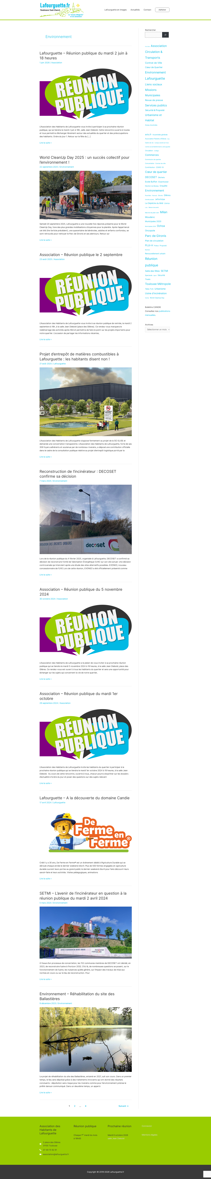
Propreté (163, 246)
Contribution (150, 167)
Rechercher (150, 30)
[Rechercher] (165, 35)
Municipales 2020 (153, 221)
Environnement (67, 167)
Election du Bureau (152, 186)
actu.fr (148, 134)
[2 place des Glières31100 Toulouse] (50, 1144)
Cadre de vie (149, 143)
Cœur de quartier (156, 172)
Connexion (147, 1126)
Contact (147, 10)
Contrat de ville (160, 163)
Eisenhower (163, 182)
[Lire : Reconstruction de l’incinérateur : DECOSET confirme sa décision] (86, 519)
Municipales (152, 95)
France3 (154, 195)
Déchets (161, 177)
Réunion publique (151, 262)
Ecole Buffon (151, 181)
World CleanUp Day (157, 298)
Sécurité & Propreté (154, 110)
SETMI (164, 270)
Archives (149, 324)
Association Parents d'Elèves (155, 139)
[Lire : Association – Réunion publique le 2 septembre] (86, 291)
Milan (163, 212)
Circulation (149, 151)
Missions (150, 89)
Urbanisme (160, 288)
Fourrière (148, 195)
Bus (168, 139)
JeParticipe (160, 199)
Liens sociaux (153, 84)
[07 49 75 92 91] (48, 1150)
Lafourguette (60, 363)
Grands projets (149, 199)
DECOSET (151, 177)
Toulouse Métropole (158, 284)
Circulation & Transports (153, 54)
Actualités (135, 10)
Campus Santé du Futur (162, 143)
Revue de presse (154, 100)
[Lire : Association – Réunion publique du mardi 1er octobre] (86, 734)
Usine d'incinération (156, 293)
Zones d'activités (151, 125)
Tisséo (147, 279)
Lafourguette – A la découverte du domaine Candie (85, 798)
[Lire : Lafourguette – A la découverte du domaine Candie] (86, 832)
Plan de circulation (154, 240)
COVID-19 (160, 167)
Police (156, 246)
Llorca (166, 203)
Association (56, 62)
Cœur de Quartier (154, 67)
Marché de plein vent (152, 212)
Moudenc (150, 217)
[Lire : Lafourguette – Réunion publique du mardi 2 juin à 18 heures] (86, 94)
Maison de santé (154, 207)
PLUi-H (149, 245)
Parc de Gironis (155, 235)
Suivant (124, 1106)
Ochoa (161, 225)
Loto (146, 207)
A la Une (147, 46)
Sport (155, 275)
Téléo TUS (149, 289)
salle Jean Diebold (116, 1138)
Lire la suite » (46, 142)
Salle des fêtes (152, 271)
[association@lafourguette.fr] (54, 1154)
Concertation (149, 163)
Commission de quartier (153, 159)
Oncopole (150, 230)
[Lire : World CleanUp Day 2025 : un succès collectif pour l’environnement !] (86, 195)
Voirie (147, 298)
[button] (162, 10)
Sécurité (161, 275)
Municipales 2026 (150, 226)
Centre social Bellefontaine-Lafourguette (157, 147)
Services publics (156, 105)
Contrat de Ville (153, 62)
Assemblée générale (160, 135)
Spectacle (148, 275)
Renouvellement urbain (155, 253)
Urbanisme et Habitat (153, 117)
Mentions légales (149, 1135)
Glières (167, 195)
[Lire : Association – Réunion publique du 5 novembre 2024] (86, 630)
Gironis (160, 195)
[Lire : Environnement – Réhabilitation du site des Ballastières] (86, 1039)
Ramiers (147, 250)
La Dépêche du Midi (154, 203)
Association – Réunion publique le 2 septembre (81, 254)
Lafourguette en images (116, 10)
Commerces (152, 154)
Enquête (163, 186)
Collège (156, 151)
